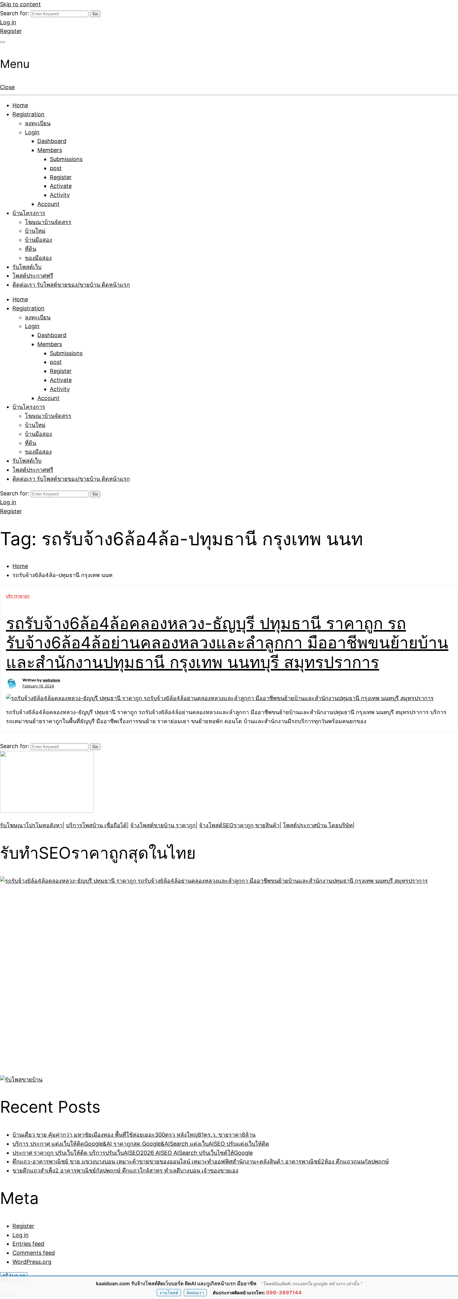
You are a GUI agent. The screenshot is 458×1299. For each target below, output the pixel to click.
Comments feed (33, 1252)
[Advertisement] (39, 979)
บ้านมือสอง (38, 239)
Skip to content (20, 4)
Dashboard (51, 141)
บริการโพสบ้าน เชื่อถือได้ (96, 825)
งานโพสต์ (169, 1292)
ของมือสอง (38, 258)
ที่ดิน (30, 249)
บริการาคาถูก (18, 596)
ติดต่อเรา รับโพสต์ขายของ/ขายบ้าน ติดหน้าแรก (71, 284)
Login (32, 132)
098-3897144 (284, 1292)
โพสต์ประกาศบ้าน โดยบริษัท (318, 825)
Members (49, 150)
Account (48, 204)
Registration (28, 114)
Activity (60, 195)
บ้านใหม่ (35, 230)
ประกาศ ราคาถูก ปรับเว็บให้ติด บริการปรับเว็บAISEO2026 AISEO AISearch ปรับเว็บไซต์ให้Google (132, 1152)
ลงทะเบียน (37, 123)
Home (20, 105)
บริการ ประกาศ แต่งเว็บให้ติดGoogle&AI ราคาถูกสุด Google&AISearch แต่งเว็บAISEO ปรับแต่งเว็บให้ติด (140, 1143)
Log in (8, 22)
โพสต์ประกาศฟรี (32, 275)
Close (7, 87)
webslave (51, 680)
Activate (61, 186)
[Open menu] (2, 42)
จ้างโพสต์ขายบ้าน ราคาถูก (163, 825)
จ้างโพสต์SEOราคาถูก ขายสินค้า (239, 825)
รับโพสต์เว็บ (26, 267)
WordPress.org (31, 1261)
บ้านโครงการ (28, 213)
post (56, 168)
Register (11, 31)
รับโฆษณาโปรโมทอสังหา (31, 825)
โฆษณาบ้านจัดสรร (48, 222)
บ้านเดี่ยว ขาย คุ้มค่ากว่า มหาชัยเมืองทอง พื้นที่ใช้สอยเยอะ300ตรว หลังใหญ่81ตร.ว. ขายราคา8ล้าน (133, 1134)
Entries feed (28, 1243)
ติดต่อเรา (195, 1292)
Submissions (66, 159)
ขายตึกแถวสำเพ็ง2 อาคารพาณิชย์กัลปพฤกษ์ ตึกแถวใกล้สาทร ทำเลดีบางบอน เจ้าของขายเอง (125, 1170)
